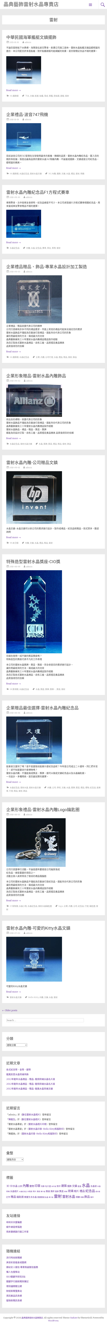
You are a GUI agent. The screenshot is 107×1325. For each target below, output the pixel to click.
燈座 (38, 1191)
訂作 (8, 1197)
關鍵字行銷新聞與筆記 (17, 1281)
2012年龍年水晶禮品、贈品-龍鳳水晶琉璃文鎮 (29, 1088)
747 (49, 173)
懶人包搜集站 (13, 1271)
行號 (11, 791)
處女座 (98, 1191)
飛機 (82, 173)
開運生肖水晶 (30, 1197)
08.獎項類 (14, 689)
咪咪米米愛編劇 (14, 1222)
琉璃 (70, 1191)
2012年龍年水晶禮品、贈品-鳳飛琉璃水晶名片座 (30, 1079)
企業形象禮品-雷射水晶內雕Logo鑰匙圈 (43, 809)
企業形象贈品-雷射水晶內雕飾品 (36, 375)
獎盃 (50, 444)
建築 (64, 1186)
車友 (49, 248)
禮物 (87, 787)
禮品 (73, 173)
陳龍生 (11, 1119)
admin (28, 42)
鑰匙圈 (92, 906)
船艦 (41, 96)
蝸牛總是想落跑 (14, 1227)
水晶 (68, 173)
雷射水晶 (24, 787)
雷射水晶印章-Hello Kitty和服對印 (46, 1128)
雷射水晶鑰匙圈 (45, 906)
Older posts (9, 1010)
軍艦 (51, 96)
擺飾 (59, 173)
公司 (54, 787)
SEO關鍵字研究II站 (15, 1276)
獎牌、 (53, 689)
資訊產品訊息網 (14, 1295)
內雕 (54, 173)
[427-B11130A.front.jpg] (23, 237)
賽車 (44, 248)
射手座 (54, 1186)
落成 (46, 96)
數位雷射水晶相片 (31, 1114)
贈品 (65, 357)
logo (61, 906)
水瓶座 (29, 1191)
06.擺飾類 (14, 96)
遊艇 (62, 96)
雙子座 (51, 1197)
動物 (32, 1186)
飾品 (75, 357)
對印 (59, 1186)
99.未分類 (14, 543)
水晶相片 (14, 1191)
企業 (38, 357)
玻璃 (65, 1191)
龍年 (92, 1197)
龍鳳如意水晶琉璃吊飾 (17, 1074)
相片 (76, 1191)
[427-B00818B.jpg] (23, 84)
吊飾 (43, 1186)
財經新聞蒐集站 (14, 1291)
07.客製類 (14, 906)
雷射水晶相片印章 (37, 1124)
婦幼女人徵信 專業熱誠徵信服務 (22, 1267)
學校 (59, 787)
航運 (37, 96)
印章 (37, 1186)
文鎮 (32, 96)
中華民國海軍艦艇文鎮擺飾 (31, 37)
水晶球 (93, 1186)
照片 (34, 1191)
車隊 (54, 248)
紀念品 (39, 248)
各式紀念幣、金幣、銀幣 (18, 1069)
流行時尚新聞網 (14, 1257)
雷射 (67, 96)
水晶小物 (23, 906)
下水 (27, 96)
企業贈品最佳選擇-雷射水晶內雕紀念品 (42, 707)
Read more (13, 90)
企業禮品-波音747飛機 (27, 114)
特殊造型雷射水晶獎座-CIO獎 (33, 561)
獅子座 (43, 1191)
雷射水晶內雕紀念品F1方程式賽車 (37, 192)
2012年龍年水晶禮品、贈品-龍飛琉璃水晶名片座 (30, 1083)
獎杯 (52, 1191)
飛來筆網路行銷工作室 (17, 1231)
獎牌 (45, 444)
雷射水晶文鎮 (36, 173)
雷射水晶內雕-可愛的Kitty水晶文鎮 (38, 928)
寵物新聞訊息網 (14, 1300)
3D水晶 (14, 1186)
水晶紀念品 (24, 173)
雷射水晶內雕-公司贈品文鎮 (32, 462)
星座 (79, 1186)
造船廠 (56, 96)
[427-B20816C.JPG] (23, 150)
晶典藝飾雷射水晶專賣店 (31, 4)
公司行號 (49, 357)
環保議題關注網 (14, 1286)
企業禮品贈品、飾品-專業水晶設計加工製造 (46, 266)
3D (7, 1186)
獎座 (42, 689)
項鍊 (78, 1197)
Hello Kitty (33, 997)
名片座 (48, 1186)
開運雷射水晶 (42, 1197)
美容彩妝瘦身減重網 (16, 1262)
